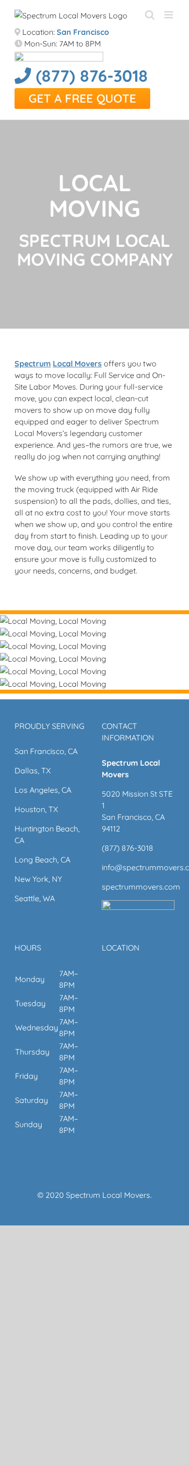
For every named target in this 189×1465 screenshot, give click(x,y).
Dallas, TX (33, 770)
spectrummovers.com (141, 886)
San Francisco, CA (46, 751)
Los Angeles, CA (43, 790)
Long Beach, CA (42, 859)
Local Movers (77, 363)
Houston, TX (36, 809)
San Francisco (83, 32)
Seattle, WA (35, 898)
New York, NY (38, 879)
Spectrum (33, 363)
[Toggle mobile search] (150, 15)
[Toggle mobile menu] (169, 15)
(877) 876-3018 (89, 75)
